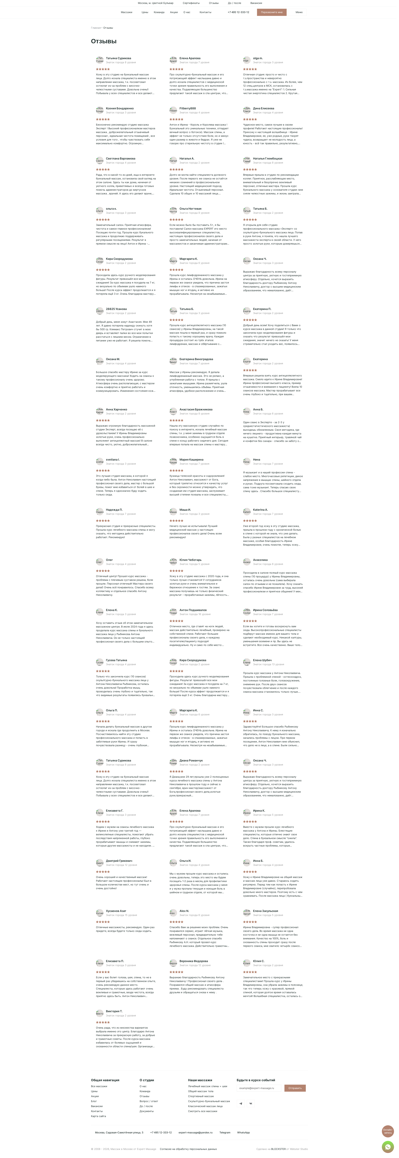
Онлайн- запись (388, 1131)
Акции (95, 1096)
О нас (143, 1086)
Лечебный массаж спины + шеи (207, 1086)
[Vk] (251, 1103)
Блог (94, 1101)
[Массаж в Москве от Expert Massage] (102, 12)
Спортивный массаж (201, 1096)
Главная (96, 27)
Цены (94, 1091)
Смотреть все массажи (202, 1111)
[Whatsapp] (388, 1147)
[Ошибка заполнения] (259, 1089)
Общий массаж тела (200, 1091)
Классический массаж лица (205, 1106)
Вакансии (97, 1106)
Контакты (97, 1111)
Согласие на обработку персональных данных (188, 1149)
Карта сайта (98, 1116)
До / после (146, 1106)
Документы (147, 1111)
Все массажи (99, 1086)
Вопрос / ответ (149, 1101)
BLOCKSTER (278, 1149)
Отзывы (144, 1096)
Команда (145, 1091)
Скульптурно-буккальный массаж (209, 1101)
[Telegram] (241, 1103)
